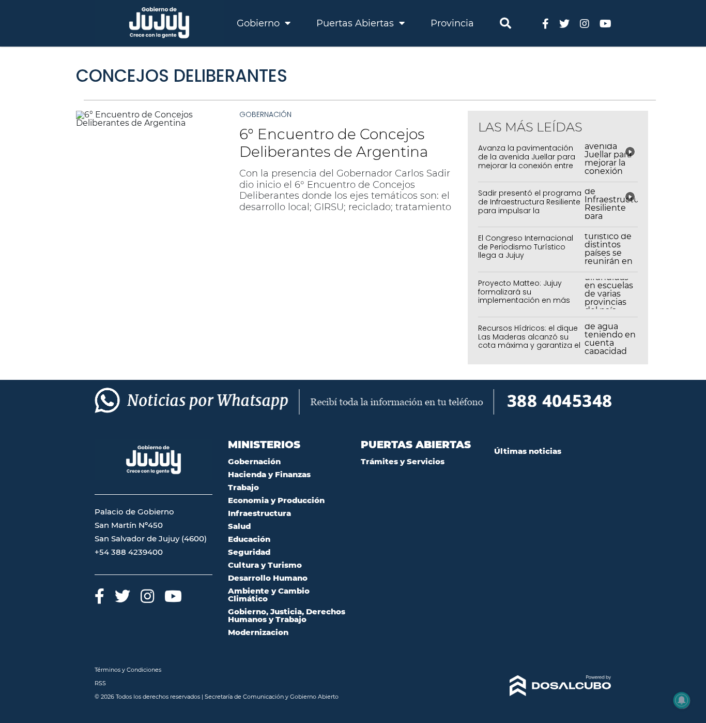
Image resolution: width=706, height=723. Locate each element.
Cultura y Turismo (265, 565)
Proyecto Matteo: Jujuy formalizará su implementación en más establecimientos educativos (524, 300)
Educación (249, 539)
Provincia (452, 23)
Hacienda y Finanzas (269, 474)
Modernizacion (258, 632)
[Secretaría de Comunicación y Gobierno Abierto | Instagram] (584, 23)
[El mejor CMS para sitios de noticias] (553, 685)
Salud (239, 526)
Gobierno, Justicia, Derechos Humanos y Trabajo (286, 615)
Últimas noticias (527, 451)
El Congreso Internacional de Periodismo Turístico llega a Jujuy (525, 247)
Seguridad (249, 552)
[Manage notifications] (681, 700)
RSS (100, 683)
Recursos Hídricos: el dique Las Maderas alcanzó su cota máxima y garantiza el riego (529, 341)
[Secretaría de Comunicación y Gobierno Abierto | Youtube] (605, 23)
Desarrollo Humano (268, 578)
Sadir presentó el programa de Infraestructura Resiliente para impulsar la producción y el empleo (529, 206)
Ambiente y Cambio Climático (269, 594)
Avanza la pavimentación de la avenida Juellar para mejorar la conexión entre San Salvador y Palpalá (526, 161)
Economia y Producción (276, 500)
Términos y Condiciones (128, 669)
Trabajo (243, 487)
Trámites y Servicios (402, 461)
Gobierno (259, 23)
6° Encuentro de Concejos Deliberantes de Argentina (333, 142)
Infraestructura (259, 513)
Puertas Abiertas (356, 23)
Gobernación (265, 114)
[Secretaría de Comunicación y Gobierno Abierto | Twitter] (564, 23)
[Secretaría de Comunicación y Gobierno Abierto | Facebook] (545, 23)
